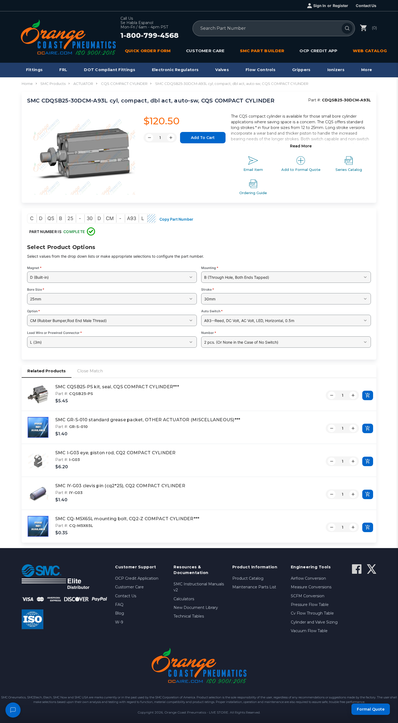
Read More (301, 146)
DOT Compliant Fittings (109, 69)
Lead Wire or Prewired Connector (54, 333)
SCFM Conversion (307, 595)
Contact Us (366, 5)
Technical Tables (189, 616)
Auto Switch (212, 311)
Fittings (34, 69)
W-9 (119, 622)
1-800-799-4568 (149, 36)
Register (340, 5)
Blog (119, 613)
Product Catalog (247, 578)
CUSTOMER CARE (205, 50)
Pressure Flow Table (310, 604)
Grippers (301, 69)
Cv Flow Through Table (312, 613)
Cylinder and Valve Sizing (314, 622)
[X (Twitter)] (371, 569)
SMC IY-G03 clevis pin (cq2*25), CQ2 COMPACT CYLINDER (120, 485)
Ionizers (335, 69)
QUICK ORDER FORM (148, 50)
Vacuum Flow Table (309, 630)
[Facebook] (356, 569)
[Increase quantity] (353, 395)
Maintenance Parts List (254, 587)
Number (208, 333)
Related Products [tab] (46, 370)
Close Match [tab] (90, 370)
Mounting (209, 268)
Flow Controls (260, 69)
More (366, 69)
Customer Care (129, 587)
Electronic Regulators (175, 69)
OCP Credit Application (136, 578)
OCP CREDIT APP (318, 50)
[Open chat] (13, 710)
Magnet (34, 268)
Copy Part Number (176, 219)
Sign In (319, 5)
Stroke (207, 289)
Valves (222, 69)
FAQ (119, 604)
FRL (63, 69)
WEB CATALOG (370, 50)
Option (33, 311)
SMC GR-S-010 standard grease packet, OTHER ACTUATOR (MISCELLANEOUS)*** (147, 419)
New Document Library (196, 607)
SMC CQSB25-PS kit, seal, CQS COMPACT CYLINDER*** (117, 386)
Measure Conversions (311, 587)
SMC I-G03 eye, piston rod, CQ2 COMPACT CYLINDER (115, 452)
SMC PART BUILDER (262, 50)
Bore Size (35, 289)
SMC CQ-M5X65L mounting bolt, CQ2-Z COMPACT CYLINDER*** (127, 518)
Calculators (184, 598)
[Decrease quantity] (331, 395)
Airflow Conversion (308, 578)
